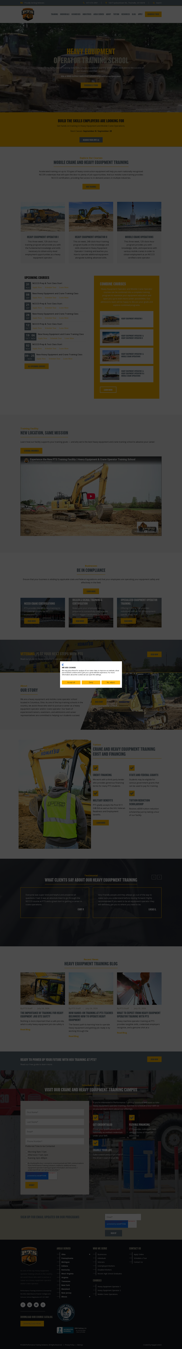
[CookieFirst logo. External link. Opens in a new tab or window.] (63, 665)
